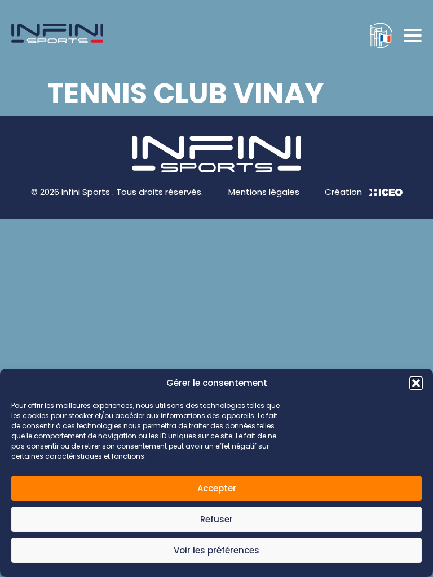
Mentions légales (263, 192)
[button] (416, 383)
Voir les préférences (216, 550)
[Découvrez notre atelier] (375, 35)
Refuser (216, 519)
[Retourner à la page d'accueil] (57, 35)
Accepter (216, 488)
